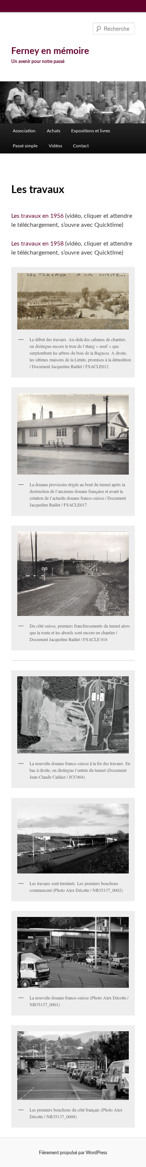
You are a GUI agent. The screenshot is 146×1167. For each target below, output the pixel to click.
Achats (53, 131)
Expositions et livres (90, 131)
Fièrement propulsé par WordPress (73, 1153)
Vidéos (55, 146)
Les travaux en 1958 (37, 244)
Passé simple (25, 146)
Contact (81, 146)
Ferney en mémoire (50, 51)
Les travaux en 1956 (37, 216)
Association (24, 131)
